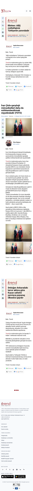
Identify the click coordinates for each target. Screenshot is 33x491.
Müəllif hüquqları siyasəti (7, 458)
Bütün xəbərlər (16, 47)
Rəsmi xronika (4, 429)
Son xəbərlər (4, 426)
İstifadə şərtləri (5, 453)
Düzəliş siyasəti (5, 445)
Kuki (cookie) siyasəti (6, 461)
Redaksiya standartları (6, 442)
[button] (2, 18)
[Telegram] (16, 469)
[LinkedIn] (20, 469)
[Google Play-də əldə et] (20, 476)
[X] (9, 469)
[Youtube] (13, 469)
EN (13, 488)
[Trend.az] (6, 11)
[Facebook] (6, 469)
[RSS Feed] (23, 469)
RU (19, 488)
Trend (7, 62)
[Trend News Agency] (5, 404)
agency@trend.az (5, 418)
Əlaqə (2, 440)
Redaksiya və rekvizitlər (7, 438)
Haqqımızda (4, 435)
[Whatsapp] (2, 469)
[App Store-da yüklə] (7, 476)
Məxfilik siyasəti (5, 456)
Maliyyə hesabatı (5, 447)
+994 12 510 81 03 (5, 417)
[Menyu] (30, 11)
